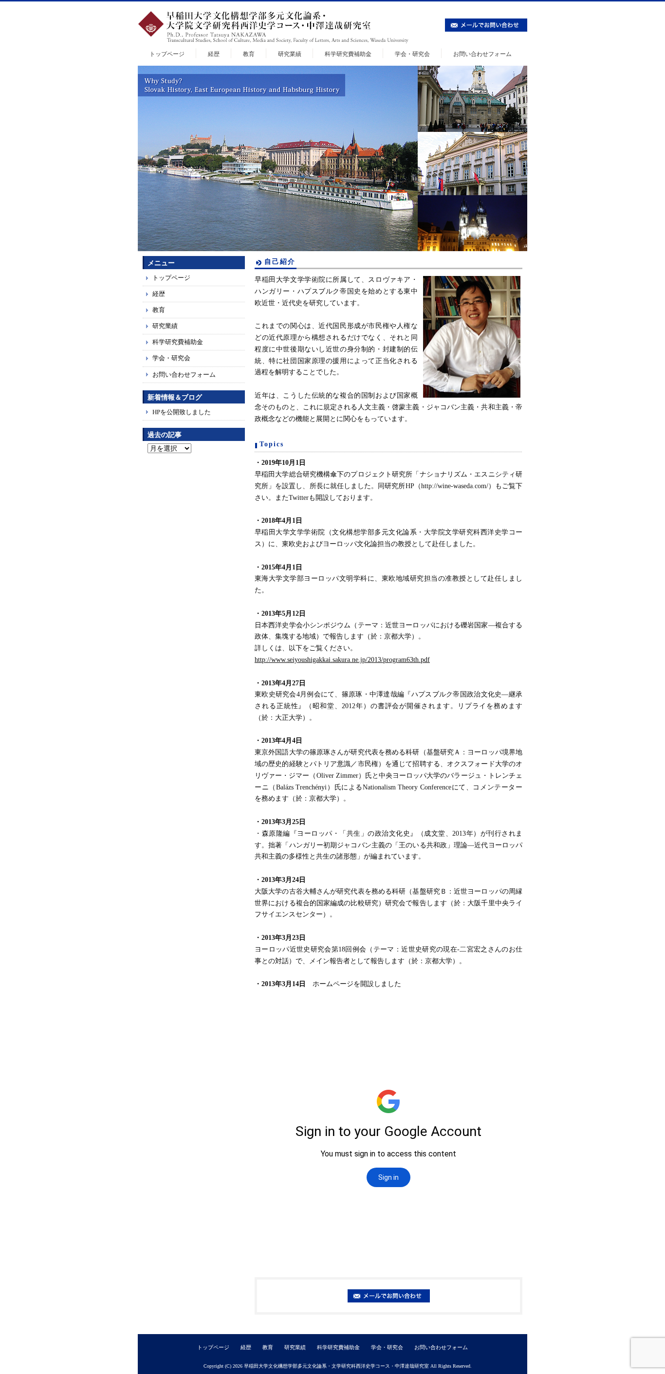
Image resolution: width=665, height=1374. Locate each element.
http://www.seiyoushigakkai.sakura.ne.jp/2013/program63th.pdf (342, 659)
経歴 (214, 54)
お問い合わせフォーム (482, 54)
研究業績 (289, 54)
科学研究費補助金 (348, 54)
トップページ (167, 54)
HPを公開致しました (181, 412)
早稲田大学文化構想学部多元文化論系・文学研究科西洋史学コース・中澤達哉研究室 (336, 1366)
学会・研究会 (412, 54)
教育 (249, 54)
